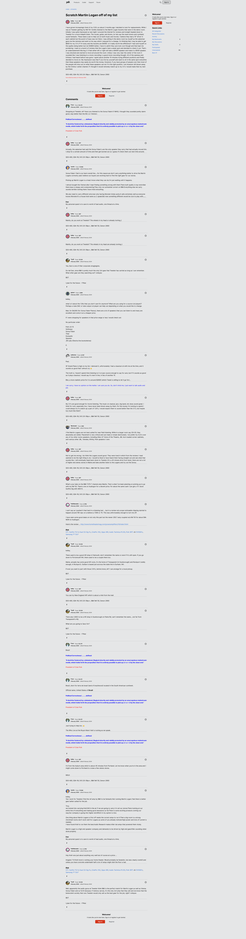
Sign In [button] (100, 96)
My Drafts (166, 44)
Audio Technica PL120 (117, 532)
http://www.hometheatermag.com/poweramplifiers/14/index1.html (104, 524)
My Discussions (157, 42)
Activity (154, 36)
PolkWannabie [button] (75, 504)
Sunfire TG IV (74, 532)
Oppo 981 (104, 532)
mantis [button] (73, 166)
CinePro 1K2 (96, 532)
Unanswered (166, 50)
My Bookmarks (166, 39)
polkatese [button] (73, 355)
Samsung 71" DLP (72, 534)
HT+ (67, 532)
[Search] (160, 2)
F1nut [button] (72, 105)
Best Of (154, 53)
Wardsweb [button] (74, 426)
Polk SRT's (130, 532)
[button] (146, 15)
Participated (156, 47)
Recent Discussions (158, 34)
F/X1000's (139, 532)
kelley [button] (72, 21)
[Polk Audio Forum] (68, 2)
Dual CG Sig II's (85, 532)
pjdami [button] (73, 292)
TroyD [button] (72, 259)
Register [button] (111, 96)
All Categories (156, 31)
